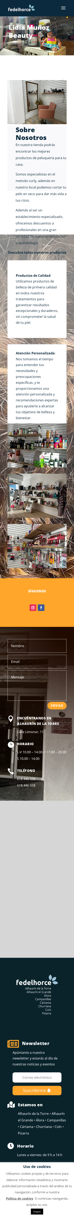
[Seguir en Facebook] (41, 607)
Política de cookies (19, 1198)
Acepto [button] (37, 1211)
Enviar (57, 706)
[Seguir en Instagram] (33, 607)
